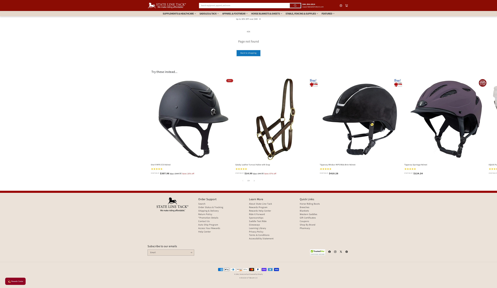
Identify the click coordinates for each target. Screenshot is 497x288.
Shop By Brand (307, 224)
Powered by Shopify (256, 274)
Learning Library (257, 228)
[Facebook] (329, 252)
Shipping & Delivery (208, 210)
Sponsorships (256, 217)
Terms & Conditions (259, 235)
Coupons (304, 221)
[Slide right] (254, 181)
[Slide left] (243, 181)
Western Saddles (308, 214)
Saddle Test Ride (258, 221)
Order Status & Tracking (210, 207)
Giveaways (254, 224)
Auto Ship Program (208, 224)
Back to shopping (248, 53)
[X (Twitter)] (341, 252)
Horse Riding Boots (310, 203)
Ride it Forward (257, 214)
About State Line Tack (260, 203)
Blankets (304, 210)
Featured (326, 13)
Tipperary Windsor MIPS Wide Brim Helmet (337, 165)
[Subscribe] (191, 253)
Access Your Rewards (209, 228)
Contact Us (204, 221)
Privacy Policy (256, 231)
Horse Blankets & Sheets (265, 13)
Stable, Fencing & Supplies (301, 13)
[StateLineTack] (167, 5)
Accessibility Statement (261, 238)
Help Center (204, 231)
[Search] (295, 5)
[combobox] (250, 5)
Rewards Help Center (260, 210)
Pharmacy (305, 228)
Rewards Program (258, 207)
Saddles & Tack (208, 13)
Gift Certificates (308, 217)
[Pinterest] (346, 252)
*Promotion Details (208, 217)
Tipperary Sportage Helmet (415, 165)
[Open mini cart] (346, 5)
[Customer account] (341, 5)
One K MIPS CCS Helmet (161, 165)
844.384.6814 (308, 4)
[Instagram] (335, 252)
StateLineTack (244, 274)
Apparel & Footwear (233, 13)
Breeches (304, 207)
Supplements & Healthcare (178, 13)
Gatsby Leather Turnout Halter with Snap (252, 165)
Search (202, 203)
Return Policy (205, 214)
